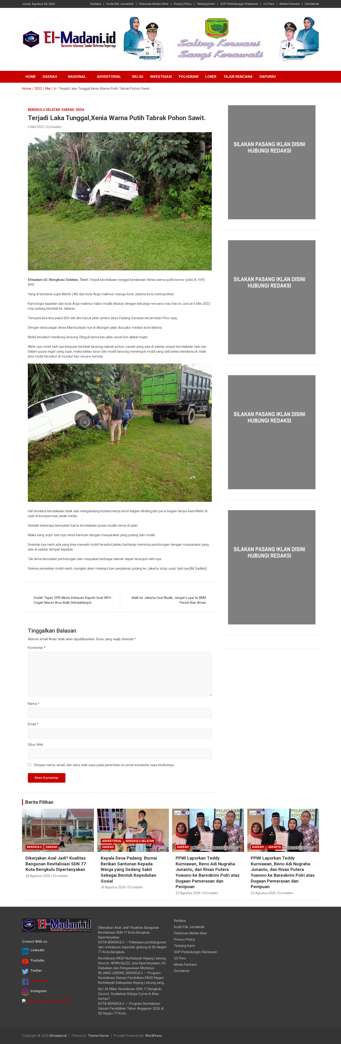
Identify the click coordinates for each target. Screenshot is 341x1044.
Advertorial (109, 77)
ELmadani (54, 127)
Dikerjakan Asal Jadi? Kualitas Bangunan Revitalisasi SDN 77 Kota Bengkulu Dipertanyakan (56, 863)
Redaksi (95, 4)
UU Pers (269, 4)
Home (31, 77)
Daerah (50, 77)
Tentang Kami (206, 4)
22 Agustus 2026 (263, 893)
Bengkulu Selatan (44, 110)
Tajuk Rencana (238, 77)
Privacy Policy (183, 4)
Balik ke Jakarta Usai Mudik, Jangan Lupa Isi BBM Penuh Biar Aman (169, 600)
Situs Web (35, 744)
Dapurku (268, 77)
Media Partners (289, 4)
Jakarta (274, 847)
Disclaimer (312, 4)
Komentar (36, 648)
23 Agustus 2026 (188, 893)
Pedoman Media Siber (153, 4)
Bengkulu (34, 847)
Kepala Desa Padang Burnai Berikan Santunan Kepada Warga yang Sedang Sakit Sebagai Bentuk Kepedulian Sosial (129, 869)
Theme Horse (98, 1036)
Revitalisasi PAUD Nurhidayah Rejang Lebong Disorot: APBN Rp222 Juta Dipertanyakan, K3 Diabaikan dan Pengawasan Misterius (132, 963)
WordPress (153, 1036)
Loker (210, 77)
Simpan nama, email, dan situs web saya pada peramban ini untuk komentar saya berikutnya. (104, 765)
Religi (137, 77)
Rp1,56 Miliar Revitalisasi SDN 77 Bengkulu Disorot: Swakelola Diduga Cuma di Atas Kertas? (130, 994)
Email (33, 724)
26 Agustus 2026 (113, 887)
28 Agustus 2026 (38, 876)
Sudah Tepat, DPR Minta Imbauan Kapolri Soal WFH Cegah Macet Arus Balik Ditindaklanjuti (72, 600)
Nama (33, 704)
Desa (80, 110)
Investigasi (161, 77)
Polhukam (188, 77)
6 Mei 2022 (36, 127)
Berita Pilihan (39, 802)
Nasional (77, 77)
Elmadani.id (58, 1036)
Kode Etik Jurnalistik (120, 4)
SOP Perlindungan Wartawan (239, 4)
